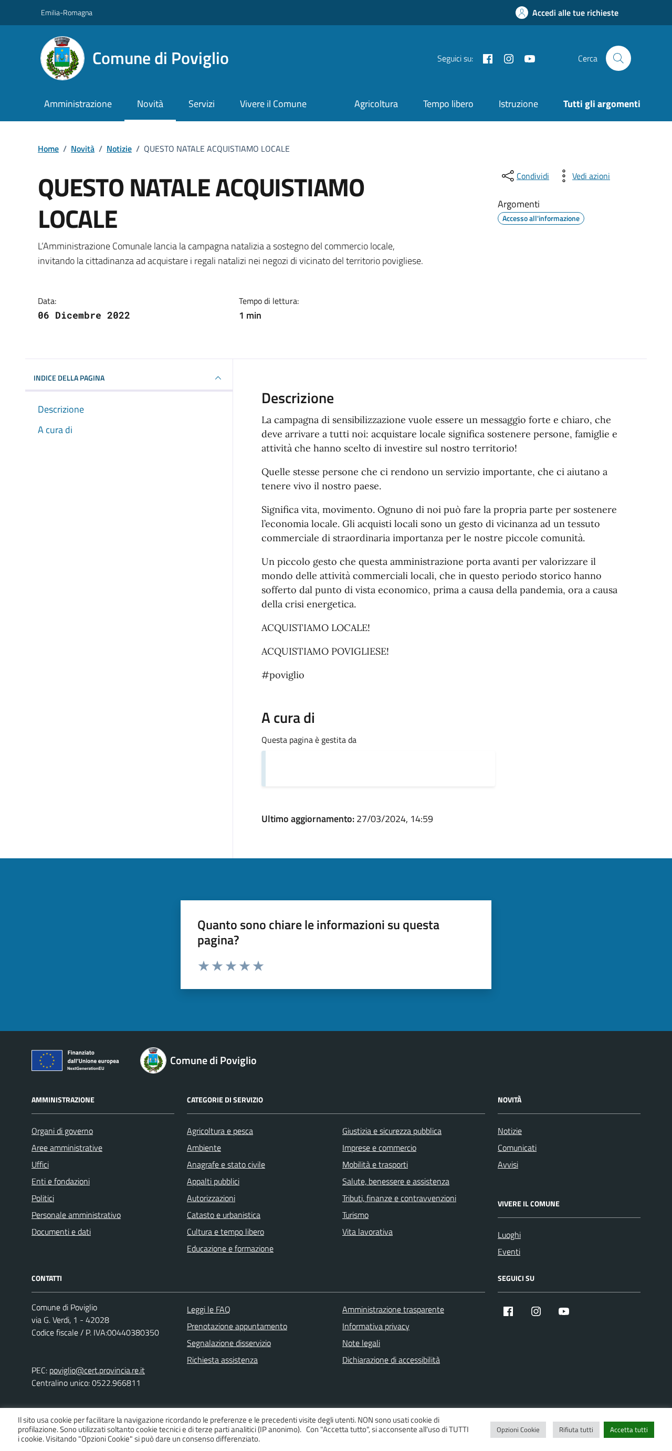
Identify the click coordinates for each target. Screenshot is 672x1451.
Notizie (510, 1130)
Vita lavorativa (367, 1231)
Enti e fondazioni (61, 1181)
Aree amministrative (67, 1147)
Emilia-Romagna (66, 12)
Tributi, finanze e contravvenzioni (399, 1198)
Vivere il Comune (273, 104)
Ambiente (204, 1147)
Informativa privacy (376, 1326)
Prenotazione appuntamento (237, 1326)
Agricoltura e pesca (220, 1130)
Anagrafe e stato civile (226, 1164)
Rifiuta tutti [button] (576, 1429)
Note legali (361, 1343)
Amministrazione (78, 104)
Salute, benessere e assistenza (395, 1181)
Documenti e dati (61, 1231)
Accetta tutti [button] (629, 1429)
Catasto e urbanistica (223, 1214)
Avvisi (508, 1164)
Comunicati (517, 1147)
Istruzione (518, 104)
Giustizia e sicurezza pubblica (392, 1130)
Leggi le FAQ (208, 1309)
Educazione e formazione (230, 1248)
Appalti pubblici (213, 1181)
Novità (150, 104)
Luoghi (509, 1234)
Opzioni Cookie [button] (518, 1429)
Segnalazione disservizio (229, 1343)
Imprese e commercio (379, 1147)
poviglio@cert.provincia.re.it (97, 1370)
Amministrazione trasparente (393, 1309)
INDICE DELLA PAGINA (69, 377)
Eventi (509, 1251)
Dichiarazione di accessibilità (391, 1359)
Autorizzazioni (211, 1198)
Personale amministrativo (76, 1214)
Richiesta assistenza (222, 1359)
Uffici (40, 1164)
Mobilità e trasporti (375, 1164)
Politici (43, 1198)
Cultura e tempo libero (225, 1231)
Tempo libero (448, 104)
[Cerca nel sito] (618, 58)
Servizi (201, 104)
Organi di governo (62, 1130)
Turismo (355, 1214)
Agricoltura (376, 104)
